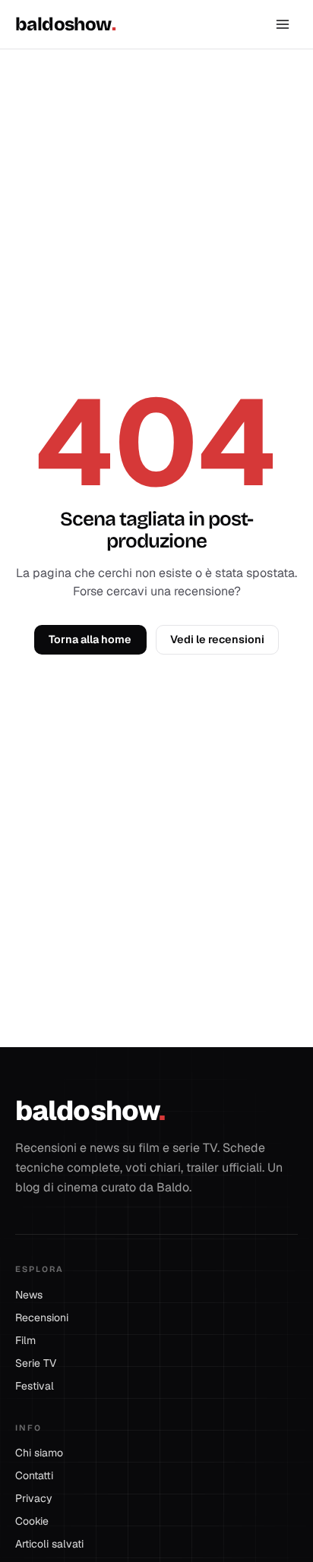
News (34, 1295)
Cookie (32, 1521)
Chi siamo (39, 1452)
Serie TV (41, 1363)
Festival (40, 1386)
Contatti (34, 1475)
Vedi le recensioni (217, 639)
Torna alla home (90, 639)
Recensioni (47, 1317)
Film (30, 1340)
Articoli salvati (49, 1544)
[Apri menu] (282, 24)
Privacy (33, 1498)
